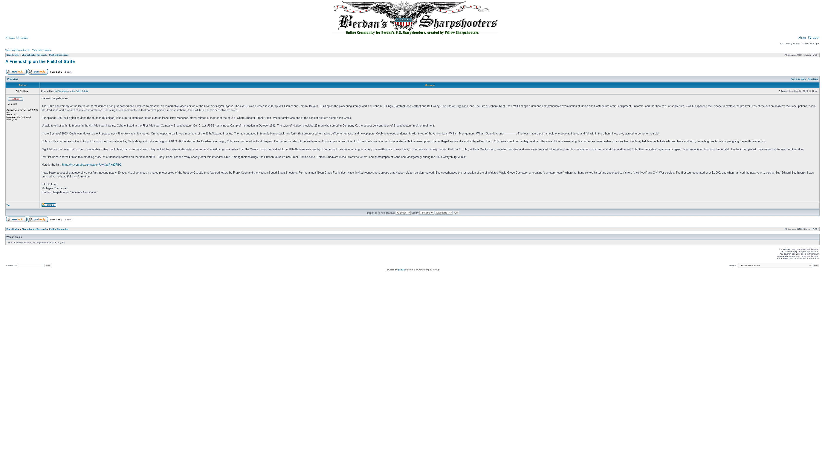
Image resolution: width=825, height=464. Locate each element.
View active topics (41, 50)
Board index (12, 55)
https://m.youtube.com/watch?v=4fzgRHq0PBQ (91, 164)
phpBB (401, 270)
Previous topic (798, 79)
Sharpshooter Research (34, 55)
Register (24, 38)
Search (815, 38)
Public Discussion (58, 55)
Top (8, 205)
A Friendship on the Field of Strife (40, 61)
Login (11, 38)
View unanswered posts (17, 50)
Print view (12, 79)
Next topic (813, 79)
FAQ (803, 38)
